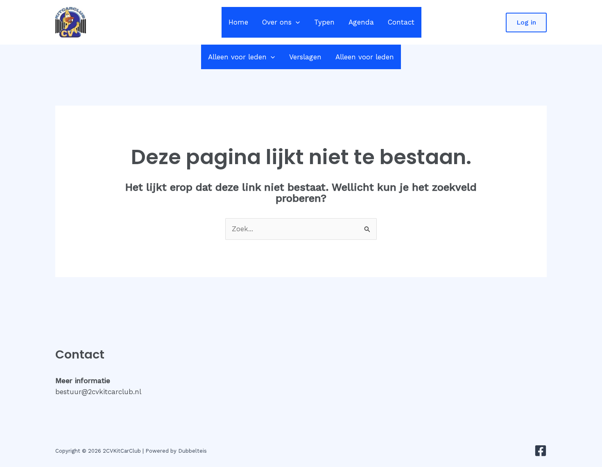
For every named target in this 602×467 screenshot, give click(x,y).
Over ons (277, 22)
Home (238, 22)
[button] (296, 22)
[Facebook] (540, 450)
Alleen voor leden (237, 57)
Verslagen (305, 57)
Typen (324, 22)
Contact (401, 22)
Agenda (361, 22)
